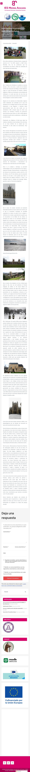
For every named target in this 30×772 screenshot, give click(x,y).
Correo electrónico (20, 547)
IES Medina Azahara (15, 7)
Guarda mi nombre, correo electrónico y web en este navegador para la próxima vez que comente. (16, 561)
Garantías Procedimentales (9, 612)
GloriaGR (14, 43)
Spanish (19, 771)
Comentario (6, 531)
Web (4, 553)
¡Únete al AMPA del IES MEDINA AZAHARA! (13, 608)
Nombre (5, 547)
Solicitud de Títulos (7, 606)
